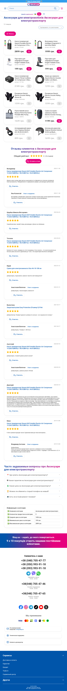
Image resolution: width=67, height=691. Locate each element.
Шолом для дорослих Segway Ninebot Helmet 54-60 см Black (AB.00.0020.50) (53, 131)
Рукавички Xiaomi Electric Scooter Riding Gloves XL (22, 95)
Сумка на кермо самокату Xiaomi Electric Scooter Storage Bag (53, 114)
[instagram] (26, 607)
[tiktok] (36, 607)
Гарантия (6, 664)
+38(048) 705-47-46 (33, 583)
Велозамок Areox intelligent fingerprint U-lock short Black (53, 43)
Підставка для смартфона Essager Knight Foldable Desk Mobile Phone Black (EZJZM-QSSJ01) (52, 62)
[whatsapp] (38, 573)
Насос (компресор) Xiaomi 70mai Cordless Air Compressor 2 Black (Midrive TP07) (23, 79)
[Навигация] (5, 8)
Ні (44, 14)
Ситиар (39, 688)
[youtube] (41, 607)
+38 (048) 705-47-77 (33, 560)
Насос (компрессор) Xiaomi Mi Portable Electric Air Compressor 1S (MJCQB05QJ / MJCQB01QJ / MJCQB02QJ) (29, 172)
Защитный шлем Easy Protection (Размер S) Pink (24, 307)
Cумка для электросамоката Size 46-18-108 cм (24, 268)
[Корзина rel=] (61, 8)
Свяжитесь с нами (33, 555)
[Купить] (29, 51)
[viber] (33, 573)
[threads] (46, 607)
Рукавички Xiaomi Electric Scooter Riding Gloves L (52, 95)
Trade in (5, 671)
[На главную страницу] (33, 4)
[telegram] (28, 573)
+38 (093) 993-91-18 (33, 568)
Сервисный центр (9, 674)
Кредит (5, 667)
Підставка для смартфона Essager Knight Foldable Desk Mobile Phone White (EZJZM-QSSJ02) (22, 62)
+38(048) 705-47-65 (33, 593)
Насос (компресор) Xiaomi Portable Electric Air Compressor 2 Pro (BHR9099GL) (23, 44)
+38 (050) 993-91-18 (33, 564)
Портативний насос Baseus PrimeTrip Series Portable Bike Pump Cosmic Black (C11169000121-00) (23, 115)
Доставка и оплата (10, 660)
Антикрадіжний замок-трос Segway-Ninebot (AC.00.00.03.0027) (23, 130)
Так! (39, 14)
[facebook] (21, 607)
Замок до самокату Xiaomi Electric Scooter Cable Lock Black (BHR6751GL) (53, 79)
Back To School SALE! (34, 1)
